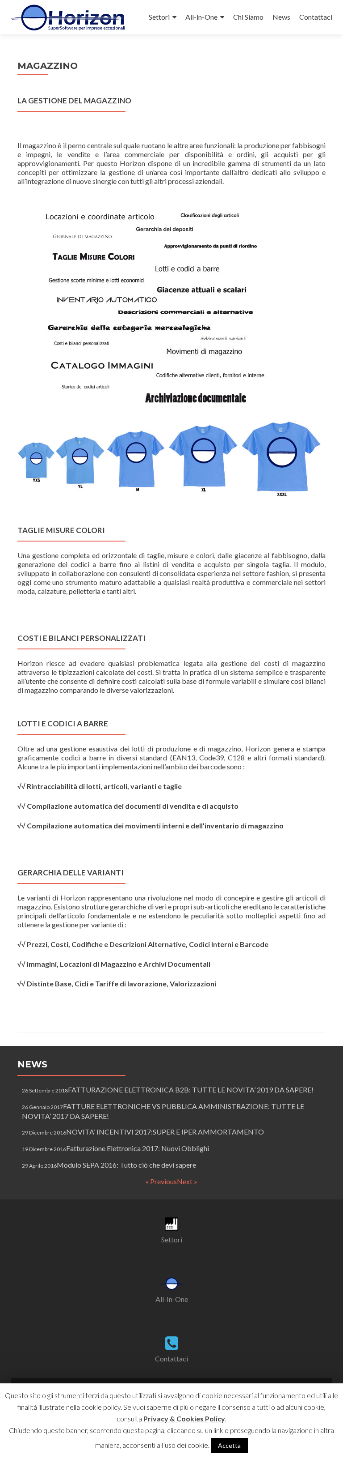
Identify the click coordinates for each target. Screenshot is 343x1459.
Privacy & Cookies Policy (184, 1418)
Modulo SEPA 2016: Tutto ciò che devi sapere (126, 1164)
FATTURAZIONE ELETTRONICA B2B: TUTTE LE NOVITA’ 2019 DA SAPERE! (191, 1089)
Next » (187, 1181)
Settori (159, 17)
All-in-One (201, 17)
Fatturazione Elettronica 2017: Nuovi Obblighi (137, 1148)
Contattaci (315, 17)
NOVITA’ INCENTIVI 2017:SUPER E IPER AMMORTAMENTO (165, 1131)
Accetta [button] (229, 1445)
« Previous (161, 1181)
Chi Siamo (248, 17)
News (281, 17)
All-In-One (171, 1299)
